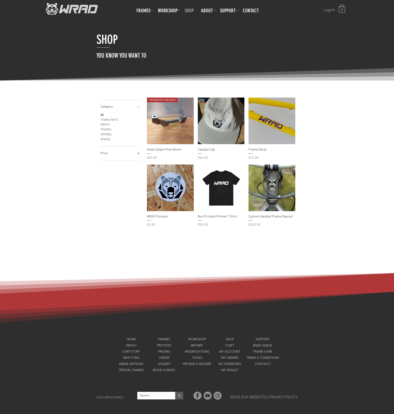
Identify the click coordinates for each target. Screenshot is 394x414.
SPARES (106, 139)
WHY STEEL (131, 357)
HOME (131, 339)
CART (230, 345)
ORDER (164, 357)
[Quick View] (221, 121)
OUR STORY (131, 351)
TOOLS (197, 357)
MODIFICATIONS (197, 351)
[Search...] (179, 395)
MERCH (105, 124)
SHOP (230, 339)
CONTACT (263, 363)
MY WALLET (229, 370)
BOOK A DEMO (164, 370)
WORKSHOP (197, 339)
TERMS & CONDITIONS (262, 357)
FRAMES (106, 129)
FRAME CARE (262, 351)
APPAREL (106, 134)
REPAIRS (197, 345)
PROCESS (164, 345)
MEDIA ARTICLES (131, 363)
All (102, 115)
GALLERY (164, 363)
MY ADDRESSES (230, 363)
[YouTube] (208, 396)
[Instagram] (218, 396)
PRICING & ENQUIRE (197, 363)
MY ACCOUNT (230, 351)
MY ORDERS (230, 357)
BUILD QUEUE (262, 345)
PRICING (164, 351)
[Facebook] (198, 396)
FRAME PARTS (109, 120)
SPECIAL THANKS (131, 370)
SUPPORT (263, 339)
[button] (341, 8)
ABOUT (131, 345)
